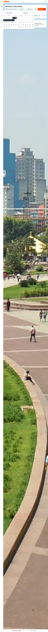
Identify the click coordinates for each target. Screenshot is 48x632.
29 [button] (6, 26)
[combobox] (13, 9)
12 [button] (15, 20)
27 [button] (23, 26)
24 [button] (11, 24)
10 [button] (11, 20)
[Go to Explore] (1, 13)
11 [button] (13, 20)
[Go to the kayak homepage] (6, 1)
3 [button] (32, 17)
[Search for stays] (1, 6)
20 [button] (23, 24)
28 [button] (4, 26)
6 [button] (23, 20)
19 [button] (15, 22)
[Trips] (1, 17)
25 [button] (13, 24)
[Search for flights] (1, 4)
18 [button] (13, 22)
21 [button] (4, 24)
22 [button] (6, 24)
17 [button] (11, 22)
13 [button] (23, 22)
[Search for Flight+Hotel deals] (1, 10)
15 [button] (6, 22)
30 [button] (8, 26)
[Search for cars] (1, 8)
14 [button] (4, 22)
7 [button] (4, 20)
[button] (2, 1)
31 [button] (32, 26)
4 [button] (13, 17)
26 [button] (15, 24)
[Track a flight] (1, 15)
